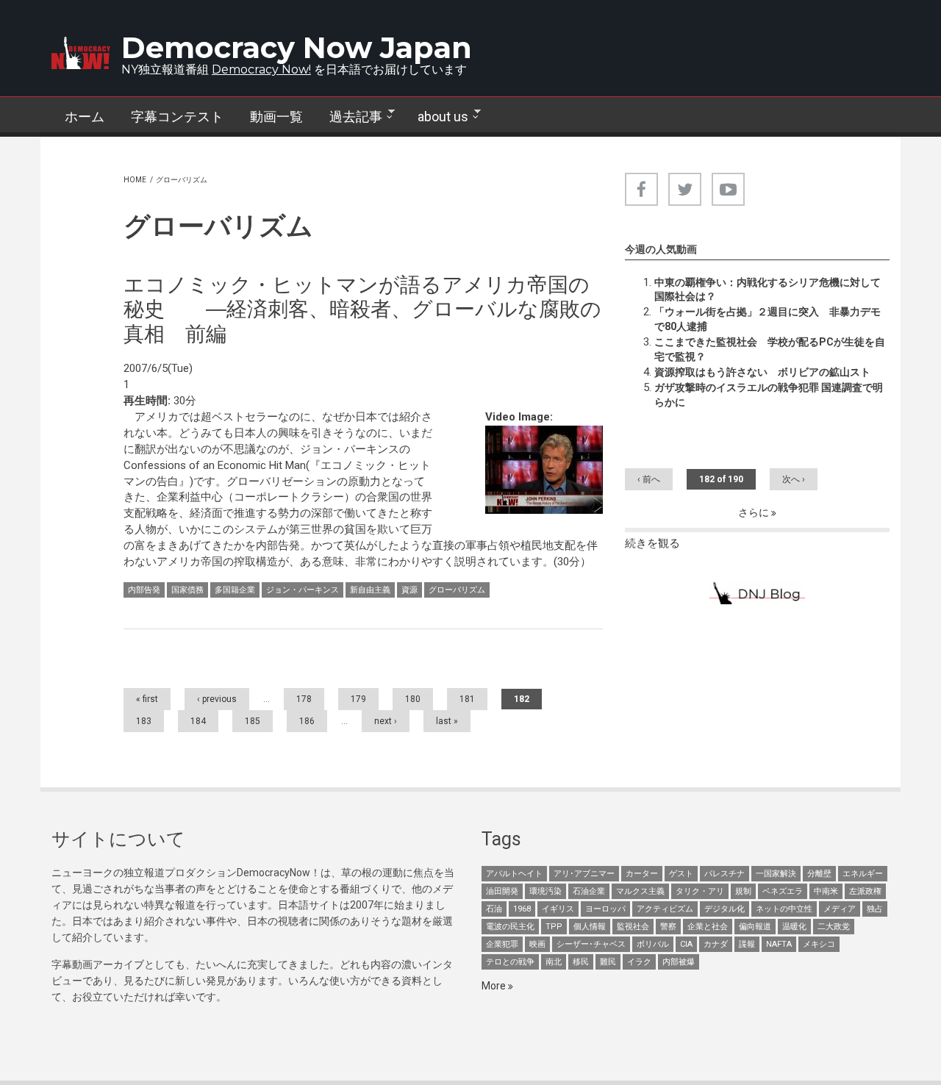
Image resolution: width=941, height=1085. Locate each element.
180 (413, 699)
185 (252, 721)
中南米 (826, 891)
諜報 (747, 944)
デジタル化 (724, 909)
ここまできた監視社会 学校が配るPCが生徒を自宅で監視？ (769, 349)
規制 (743, 891)
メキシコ (819, 944)
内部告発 (144, 590)
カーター (642, 873)
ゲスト (681, 873)
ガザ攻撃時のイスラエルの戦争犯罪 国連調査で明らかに (768, 395)
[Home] (80, 53)
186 (307, 721)
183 (143, 721)
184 (198, 721)
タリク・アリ (700, 891)
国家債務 (187, 590)
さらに (754, 512)
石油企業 (589, 891)
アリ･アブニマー (584, 873)
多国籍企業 (235, 590)
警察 (668, 926)
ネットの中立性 (784, 909)
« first (147, 699)
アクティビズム (665, 909)
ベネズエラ (782, 891)
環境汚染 (545, 891)
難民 (608, 962)
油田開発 (502, 891)
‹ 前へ (648, 479)
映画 (537, 944)
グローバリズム (457, 590)
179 (358, 699)
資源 (409, 590)
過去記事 (349, 117)
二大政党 (833, 926)
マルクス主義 (640, 891)
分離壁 (819, 873)
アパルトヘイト (514, 873)
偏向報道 (755, 926)
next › (385, 721)
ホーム (84, 116)
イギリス (558, 909)
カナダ (716, 944)
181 (467, 699)
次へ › (793, 479)
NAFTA (779, 944)
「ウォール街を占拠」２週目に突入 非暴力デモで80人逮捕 (767, 319)
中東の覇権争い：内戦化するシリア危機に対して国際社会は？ (767, 289)
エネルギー (862, 873)
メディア (839, 909)
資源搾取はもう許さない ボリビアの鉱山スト (762, 372)
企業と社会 (707, 926)
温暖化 (794, 926)
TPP (553, 926)
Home (135, 180)
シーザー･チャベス (591, 944)
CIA (686, 944)
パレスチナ (724, 873)
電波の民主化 (510, 926)
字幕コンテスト (177, 116)
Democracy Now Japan (296, 47)
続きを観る (652, 543)
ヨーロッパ (605, 909)
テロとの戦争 (510, 962)
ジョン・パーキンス (302, 590)
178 (304, 699)
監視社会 (633, 926)
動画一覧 (276, 116)
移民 (581, 962)
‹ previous (217, 699)
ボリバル (653, 944)
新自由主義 (370, 590)
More (495, 986)
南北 (553, 962)
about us (436, 117)
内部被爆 (678, 962)
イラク (639, 962)
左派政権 (865, 891)
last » (447, 721)
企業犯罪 (502, 944)
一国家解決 (776, 873)
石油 (494, 909)
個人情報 (589, 926)
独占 (875, 909)
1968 (522, 909)
